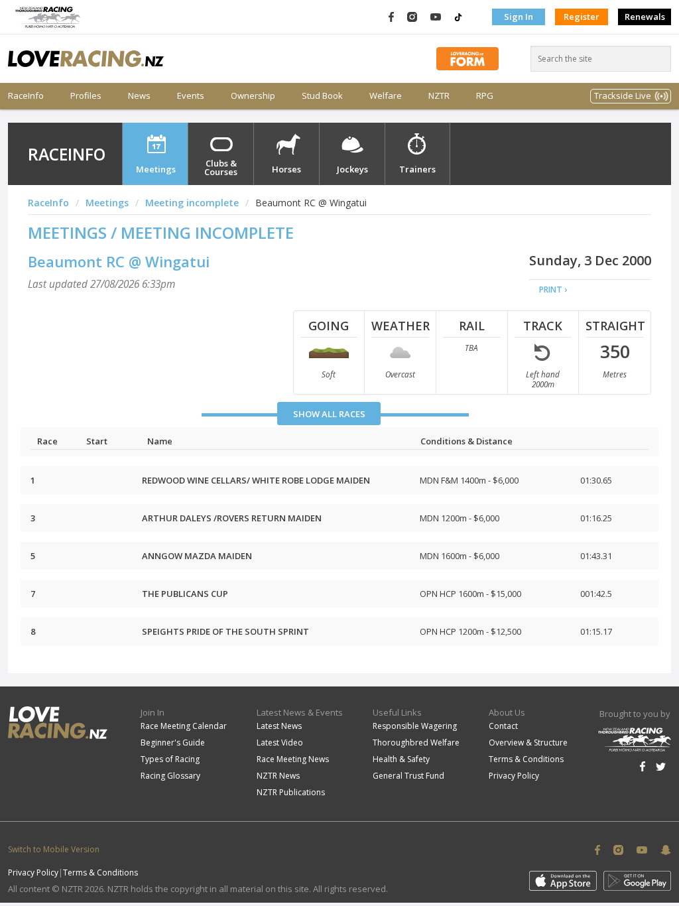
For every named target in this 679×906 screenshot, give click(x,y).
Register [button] (581, 17)
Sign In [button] (518, 17)
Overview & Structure (528, 742)
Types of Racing (170, 759)
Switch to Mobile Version (53, 849)
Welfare (385, 95)
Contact (503, 726)
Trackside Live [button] (622, 95)
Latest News (279, 726)
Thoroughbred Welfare (416, 742)
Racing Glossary (170, 775)
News (139, 95)
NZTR (439, 95)
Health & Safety (401, 759)
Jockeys (352, 169)
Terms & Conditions (526, 759)
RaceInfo (26, 95)
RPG (484, 95)
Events (190, 95)
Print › (553, 289)
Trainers (417, 169)
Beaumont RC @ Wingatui (119, 261)
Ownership (253, 95)
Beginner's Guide (173, 742)
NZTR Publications (291, 792)
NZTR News (278, 775)
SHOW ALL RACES (329, 414)
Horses (286, 169)
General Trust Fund (408, 775)
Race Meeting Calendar (184, 726)
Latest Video (280, 742)
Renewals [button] (645, 17)
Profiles (85, 95)
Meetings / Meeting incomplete (161, 232)
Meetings (156, 169)
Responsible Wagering (415, 726)
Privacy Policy (514, 775)
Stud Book (322, 95)
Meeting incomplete (192, 202)
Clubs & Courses (220, 167)
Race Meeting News (293, 759)
